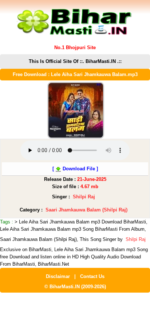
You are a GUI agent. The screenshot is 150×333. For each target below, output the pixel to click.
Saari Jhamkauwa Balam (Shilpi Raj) (86, 210)
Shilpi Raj (84, 196)
